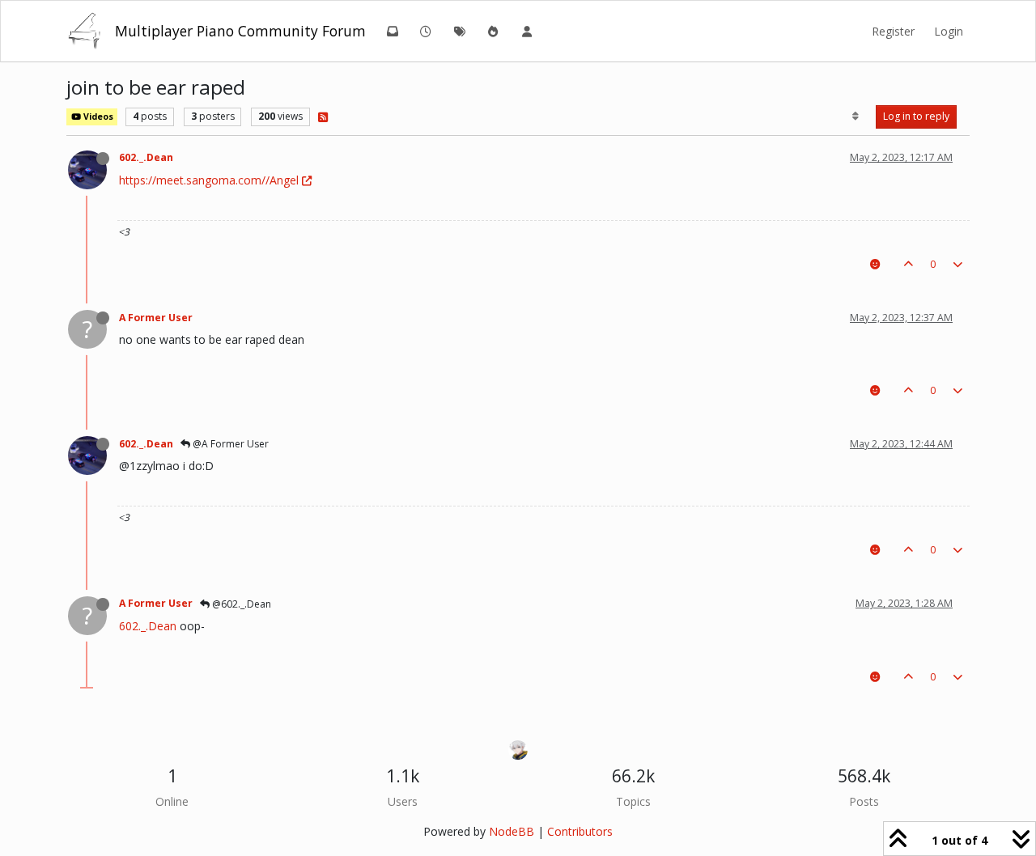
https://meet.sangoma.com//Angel (209, 180)
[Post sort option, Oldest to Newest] (856, 116)
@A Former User (229, 444)
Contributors (580, 831)
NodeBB (511, 831)
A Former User (156, 317)
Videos (97, 116)
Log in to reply (916, 116)
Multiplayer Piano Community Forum (240, 30)
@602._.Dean (240, 604)
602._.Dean (146, 157)
